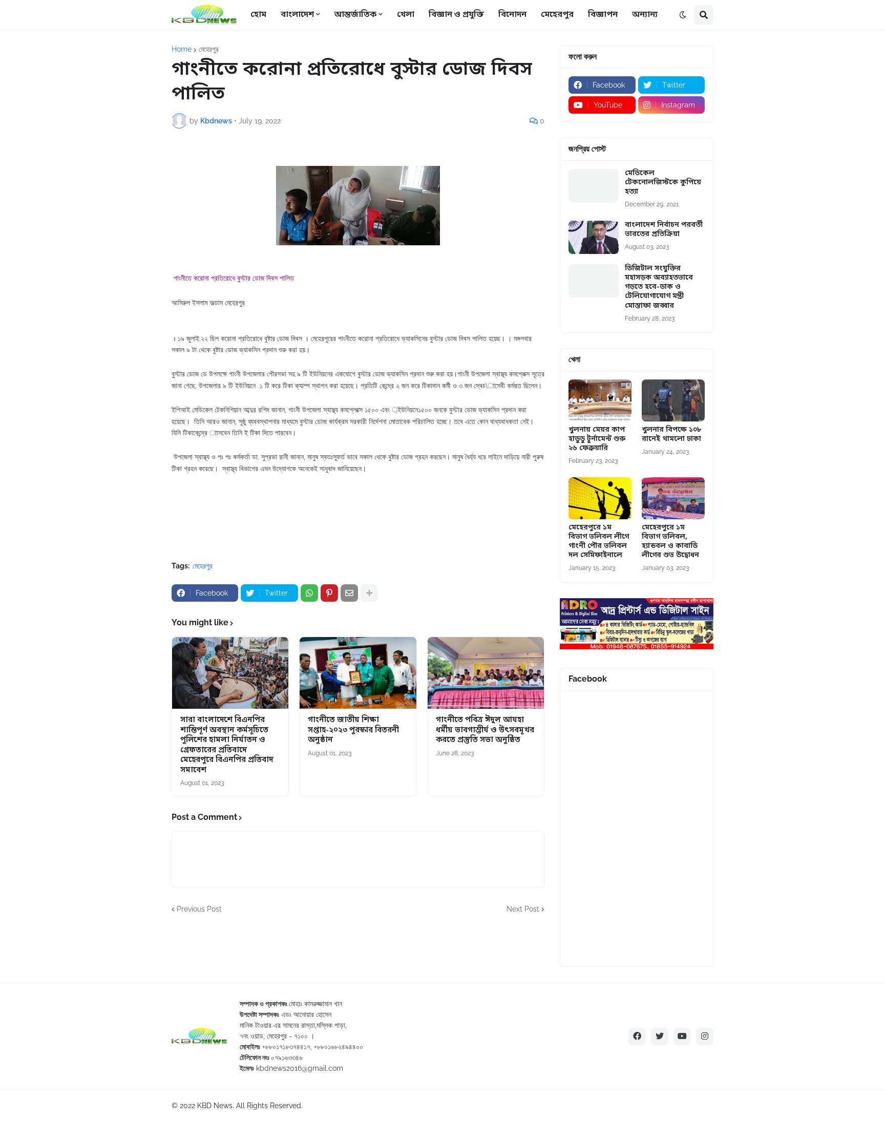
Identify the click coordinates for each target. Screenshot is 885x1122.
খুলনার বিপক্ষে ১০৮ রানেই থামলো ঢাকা (671, 435)
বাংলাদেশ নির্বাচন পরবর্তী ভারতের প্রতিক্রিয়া (664, 230)
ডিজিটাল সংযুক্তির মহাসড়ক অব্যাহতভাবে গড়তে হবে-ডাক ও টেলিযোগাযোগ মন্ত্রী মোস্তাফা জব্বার (659, 287)
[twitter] (659, 1036)
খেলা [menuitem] (405, 14)
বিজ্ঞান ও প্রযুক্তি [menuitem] (456, 14)
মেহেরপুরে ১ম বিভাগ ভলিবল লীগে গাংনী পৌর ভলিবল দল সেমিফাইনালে (598, 542)
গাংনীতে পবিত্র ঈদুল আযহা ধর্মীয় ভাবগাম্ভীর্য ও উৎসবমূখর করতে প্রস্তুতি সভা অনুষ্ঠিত (485, 730)
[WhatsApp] (309, 593)
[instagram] (704, 1036)
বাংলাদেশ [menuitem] (297, 14)
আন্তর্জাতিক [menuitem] (355, 14)
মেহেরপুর (209, 49)
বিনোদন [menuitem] (512, 14)
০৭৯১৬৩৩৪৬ (287, 1057)
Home (182, 49)
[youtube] (682, 1036)
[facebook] (637, 1036)
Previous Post (199, 909)
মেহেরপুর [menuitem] (557, 14)
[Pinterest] (329, 593)
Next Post (523, 909)
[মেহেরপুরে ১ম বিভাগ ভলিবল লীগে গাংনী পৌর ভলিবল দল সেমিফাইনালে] (599, 498)
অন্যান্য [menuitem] (645, 14)
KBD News (215, 1106)
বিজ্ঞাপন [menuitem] (603, 14)
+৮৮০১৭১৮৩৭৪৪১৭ (286, 1047)
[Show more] (369, 593)
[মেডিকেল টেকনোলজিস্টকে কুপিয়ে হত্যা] (593, 185)
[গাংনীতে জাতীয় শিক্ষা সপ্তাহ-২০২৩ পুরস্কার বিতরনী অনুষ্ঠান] (358, 673)
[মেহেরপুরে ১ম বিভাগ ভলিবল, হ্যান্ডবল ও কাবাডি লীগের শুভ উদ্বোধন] (673, 498)
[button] (682, 15)
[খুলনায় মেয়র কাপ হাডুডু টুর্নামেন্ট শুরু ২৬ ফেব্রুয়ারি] (599, 400)
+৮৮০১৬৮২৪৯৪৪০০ (338, 1047)
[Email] (349, 593)
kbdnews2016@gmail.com (299, 1068)
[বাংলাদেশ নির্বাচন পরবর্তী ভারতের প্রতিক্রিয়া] (593, 237)
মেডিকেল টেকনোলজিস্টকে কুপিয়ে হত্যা (663, 183)
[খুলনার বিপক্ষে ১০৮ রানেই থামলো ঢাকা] (673, 400)
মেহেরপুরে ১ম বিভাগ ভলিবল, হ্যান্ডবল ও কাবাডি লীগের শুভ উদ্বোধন (670, 542)
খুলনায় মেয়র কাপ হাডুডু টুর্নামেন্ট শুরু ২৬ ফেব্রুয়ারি (596, 439)
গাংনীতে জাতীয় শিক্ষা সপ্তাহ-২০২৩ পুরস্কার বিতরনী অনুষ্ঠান (353, 730)
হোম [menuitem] (258, 14)
